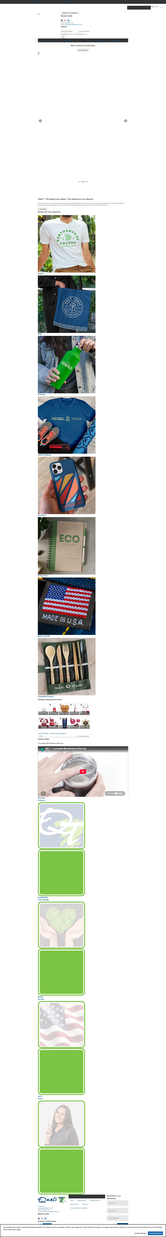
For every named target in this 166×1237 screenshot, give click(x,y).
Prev (40, 120)
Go (63, 37)
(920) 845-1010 (69, 23)
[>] (41, 736)
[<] (40, 736)
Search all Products (84, 31)
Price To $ (84, 34)
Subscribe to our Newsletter (70, 13)
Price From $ (70, 34)
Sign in (131, 7)
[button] (154, 6)
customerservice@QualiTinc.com (73, 24)
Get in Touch (42, 209)
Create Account (145, 7)
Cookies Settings (140, 1233)
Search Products (83, 58)
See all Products (43, 733)
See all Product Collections (58, 733)
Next (125, 120)
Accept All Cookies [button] (155, 1233)
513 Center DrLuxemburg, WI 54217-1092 (45, 1207)
